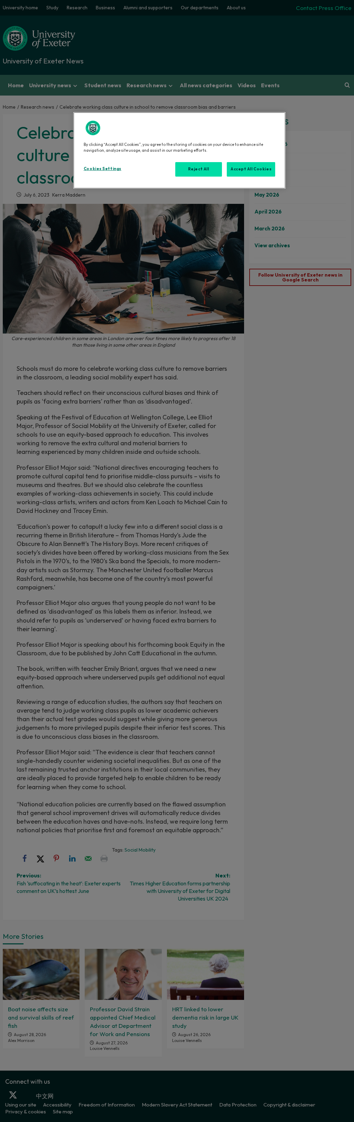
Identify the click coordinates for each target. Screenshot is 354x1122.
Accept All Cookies (251, 169)
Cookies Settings (102, 168)
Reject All (198, 169)
